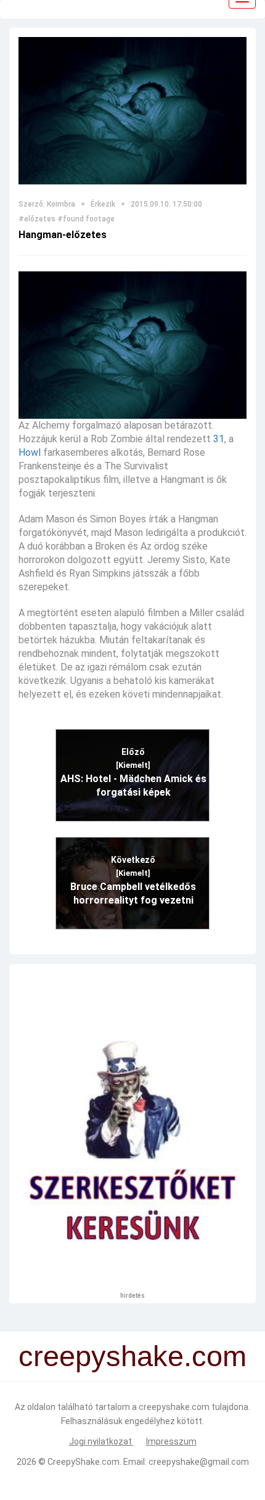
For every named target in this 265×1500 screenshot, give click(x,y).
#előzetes (36, 219)
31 (218, 439)
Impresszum (171, 1441)
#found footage (86, 219)
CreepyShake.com (83, 1462)
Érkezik (103, 204)
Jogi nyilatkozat (101, 1441)
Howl (29, 452)
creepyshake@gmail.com (199, 1462)
